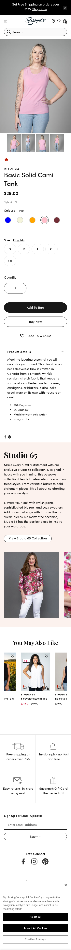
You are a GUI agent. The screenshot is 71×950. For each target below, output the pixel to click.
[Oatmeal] (20, 220)
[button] (22, 336)
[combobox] (35, 32)
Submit (35, 836)
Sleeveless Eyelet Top (34, 698)
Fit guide (18, 240)
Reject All (35, 916)
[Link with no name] (31, 584)
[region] (35, 914)
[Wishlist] (12, 656)
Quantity (10, 277)
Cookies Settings (35, 939)
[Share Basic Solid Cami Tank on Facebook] (5, 437)
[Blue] (8, 220)
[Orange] (32, 220)
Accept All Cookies (35, 928)
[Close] (65, 8)
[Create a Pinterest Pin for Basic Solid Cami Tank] (9, 437)
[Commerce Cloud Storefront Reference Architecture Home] (35, 21)
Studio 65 (28, 694)
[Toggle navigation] (5, 21)
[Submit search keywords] (9, 32)
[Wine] (57, 220)
